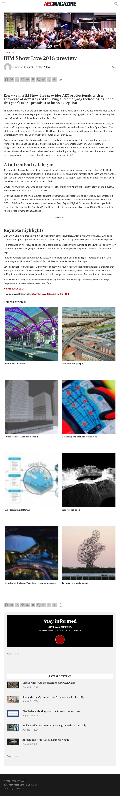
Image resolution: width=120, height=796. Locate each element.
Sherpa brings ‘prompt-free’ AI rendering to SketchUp (53, 697)
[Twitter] (11, 79)
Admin (47, 67)
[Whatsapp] (43, 79)
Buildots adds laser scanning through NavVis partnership (54, 725)
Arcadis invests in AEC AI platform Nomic (45, 739)
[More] (54, 79)
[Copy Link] (49, 79)
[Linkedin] (17, 79)
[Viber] (38, 79)
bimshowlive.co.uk (15, 288)
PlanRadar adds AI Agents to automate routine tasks (51, 711)
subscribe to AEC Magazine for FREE (50, 293)
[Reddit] (27, 79)
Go (60, 639)
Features (9, 52)
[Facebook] (6, 79)
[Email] (33, 79)
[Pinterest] (22, 79)
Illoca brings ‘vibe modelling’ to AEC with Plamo (48, 682)
